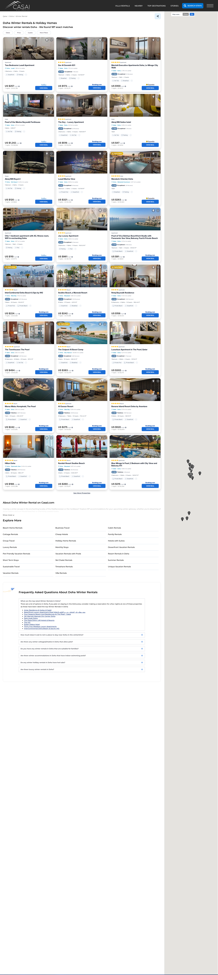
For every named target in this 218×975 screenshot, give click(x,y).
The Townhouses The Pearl (17, 349)
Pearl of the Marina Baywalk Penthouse (22, 122)
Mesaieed (67, 296)
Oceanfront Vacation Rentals (121, 547)
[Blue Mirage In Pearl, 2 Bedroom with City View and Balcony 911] (135, 446)
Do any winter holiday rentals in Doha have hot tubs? (43, 662)
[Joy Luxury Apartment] (81, 219)
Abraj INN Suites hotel (121, 122)
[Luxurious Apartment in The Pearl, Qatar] (135, 332)
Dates (8, 33)
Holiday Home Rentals (65, 541)
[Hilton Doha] (28, 446)
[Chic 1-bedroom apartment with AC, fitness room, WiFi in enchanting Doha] (28, 219)
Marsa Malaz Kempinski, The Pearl (20, 406)
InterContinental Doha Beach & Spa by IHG (24, 293)
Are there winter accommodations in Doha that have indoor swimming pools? (53, 656)
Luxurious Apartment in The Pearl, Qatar (129, 349)
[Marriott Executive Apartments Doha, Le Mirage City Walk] (135, 48)
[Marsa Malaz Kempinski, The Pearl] (28, 389)
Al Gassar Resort (65, 406)
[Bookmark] (51, 40)
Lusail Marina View (66, 179)
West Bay (13, 296)
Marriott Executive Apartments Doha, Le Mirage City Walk (134, 66)
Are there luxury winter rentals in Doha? (37, 669)
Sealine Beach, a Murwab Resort (72, 293)
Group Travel (9, 541)
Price (19, 33)
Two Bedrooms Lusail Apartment (19, 65)
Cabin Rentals (114, 528)
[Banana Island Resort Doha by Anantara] (135, 389)
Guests (30, 33)
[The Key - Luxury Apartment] (81, 105)
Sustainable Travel (11, 567)
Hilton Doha (10, 463)
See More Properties (81, 493)
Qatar (61, 68)
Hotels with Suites (116, 541)
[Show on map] (47, 40)
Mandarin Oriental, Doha (122, 179)
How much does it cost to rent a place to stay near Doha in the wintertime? (52, 635)
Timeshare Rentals (64, 567)
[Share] (158, 16)
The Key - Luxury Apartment (71, 122)
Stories (174, 6)
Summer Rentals (116, 560)
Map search (176, 14)
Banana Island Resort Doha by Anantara (129, 406)
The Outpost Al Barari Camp (70, 349)
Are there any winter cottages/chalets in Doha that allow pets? (47, 642)
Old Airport (14, 182)
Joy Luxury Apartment (68, 236)
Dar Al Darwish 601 (66, 65)
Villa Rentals (61, 573)
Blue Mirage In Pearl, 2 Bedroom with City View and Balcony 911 (134, 464)
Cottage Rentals (10, 534)
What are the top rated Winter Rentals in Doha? (41, 601)
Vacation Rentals (10, 573)
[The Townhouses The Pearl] (28, 332)
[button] (192, 478)
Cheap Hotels (61, 534)
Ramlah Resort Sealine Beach (71, 463)
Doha (8, 68)
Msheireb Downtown (124, 182)
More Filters (44, 33)
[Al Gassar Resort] (81, 389)
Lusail (13, 68)
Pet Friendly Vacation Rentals (16, 554)
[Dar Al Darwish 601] (81, 48)
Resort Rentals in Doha (118, 554)
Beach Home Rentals (12, 528)
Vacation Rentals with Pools (68, 554)
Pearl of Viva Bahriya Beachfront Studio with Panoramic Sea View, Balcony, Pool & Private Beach (134, 237)
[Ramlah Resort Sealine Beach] (81, 446)
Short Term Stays (11, 560)
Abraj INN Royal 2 (12, 179)
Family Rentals (115, 534)
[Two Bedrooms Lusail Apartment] (28, 48)
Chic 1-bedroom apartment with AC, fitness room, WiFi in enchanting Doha (27, 237)
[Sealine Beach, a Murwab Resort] (81, 276)
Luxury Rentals (10, 547)
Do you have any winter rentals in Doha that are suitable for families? (50, 649)
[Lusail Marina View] (81, 162)
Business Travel (62, 528)
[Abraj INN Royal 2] (28, 162)
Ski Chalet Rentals (63, 560)
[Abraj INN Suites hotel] (135, 105)
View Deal (44, 88)
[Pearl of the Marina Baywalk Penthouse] (28, 105)
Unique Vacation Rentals (119, 567)
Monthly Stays (61, 547)
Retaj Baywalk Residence (122, 293)
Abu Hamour (68, 352)
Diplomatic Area (16, 466)
